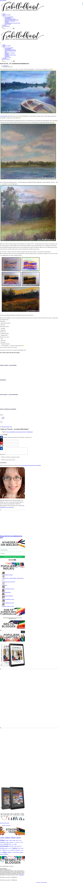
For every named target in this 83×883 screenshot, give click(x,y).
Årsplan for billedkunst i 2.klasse (8, 588)
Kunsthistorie (11, 846)
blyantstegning (2, 842)
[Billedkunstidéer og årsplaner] (3, 573)
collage (7, 842)
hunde (15, 844)
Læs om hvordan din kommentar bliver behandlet (30, 465)
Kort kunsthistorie (8, 17)
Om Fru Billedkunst (6, 26)
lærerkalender (2, 848)
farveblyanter (21, 842)
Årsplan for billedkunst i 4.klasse (8, 599)
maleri (6, 848)
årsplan (21, 852)
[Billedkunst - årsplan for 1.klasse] (3, 605)
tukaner (1, 852)
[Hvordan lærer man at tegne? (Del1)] (3, 580)
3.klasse (13, 837)
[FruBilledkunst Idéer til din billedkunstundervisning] (22, 11)
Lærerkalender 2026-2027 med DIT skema (10, 55)
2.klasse (7, 837)
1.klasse (2, 837)
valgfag (5, 852)
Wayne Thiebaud (16, 852)
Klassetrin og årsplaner (6, 14)
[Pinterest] (1, 443)
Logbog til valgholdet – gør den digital (11, 19)
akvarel (17, 840)
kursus (15, 846)
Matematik (7, 53)
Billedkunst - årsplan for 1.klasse (8, 606)
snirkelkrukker (13, 850)
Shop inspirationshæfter (9, 16)
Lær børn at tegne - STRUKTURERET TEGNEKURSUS (12, 578)
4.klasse (18, 837)
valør (12, 852)
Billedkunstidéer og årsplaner (7, 574)
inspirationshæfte (4, 846)
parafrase (22, 848)
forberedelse (6, 844)
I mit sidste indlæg (4, 116)
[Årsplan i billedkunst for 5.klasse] (3, 601)
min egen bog (10, 848)
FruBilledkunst (5, 65)
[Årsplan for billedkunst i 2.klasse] (3, 587)
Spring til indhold (3, 0)
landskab (18, 846)
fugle (10, 844)
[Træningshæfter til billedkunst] (3, 594)
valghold (9, 852)
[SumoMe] (1, 448)
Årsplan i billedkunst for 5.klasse (8, 602)
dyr (14, 842)
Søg (0, 630)
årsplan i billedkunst (4, 854)
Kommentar (3, 454)
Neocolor (3, 426)
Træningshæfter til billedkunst (10, 18)
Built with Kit (12, 560)
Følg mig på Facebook (4, 823)
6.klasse (7, 840)
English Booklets (8, 24)
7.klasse (10, 840)
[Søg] (14, 28)
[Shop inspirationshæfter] (3, 591)
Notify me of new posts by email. (8, 459)
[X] (1, 440)
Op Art (19, 848)
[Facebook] (1, 437)
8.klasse (14, 840)
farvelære (1, 844)
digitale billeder (11, 842)
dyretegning (17, 842)
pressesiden (11, 507)
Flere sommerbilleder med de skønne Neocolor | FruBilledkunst (20, 431)
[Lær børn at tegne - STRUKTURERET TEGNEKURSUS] (3, 577)
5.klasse (2, 840)
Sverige (6, 426)
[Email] (1, 445)
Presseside (4, 25)
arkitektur (20, 840)
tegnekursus (18, 850)
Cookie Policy (21, 874)
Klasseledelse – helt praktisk (10, 20)
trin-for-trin (10, 426)
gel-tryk (13, 844)
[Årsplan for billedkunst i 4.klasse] (3, 598)
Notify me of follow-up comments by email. (10, 457)
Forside (3, 13)
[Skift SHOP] (19, 46)
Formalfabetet (4, 585)
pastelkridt (4, 850)
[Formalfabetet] (3, 584)
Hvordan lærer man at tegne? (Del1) (8, 581)
